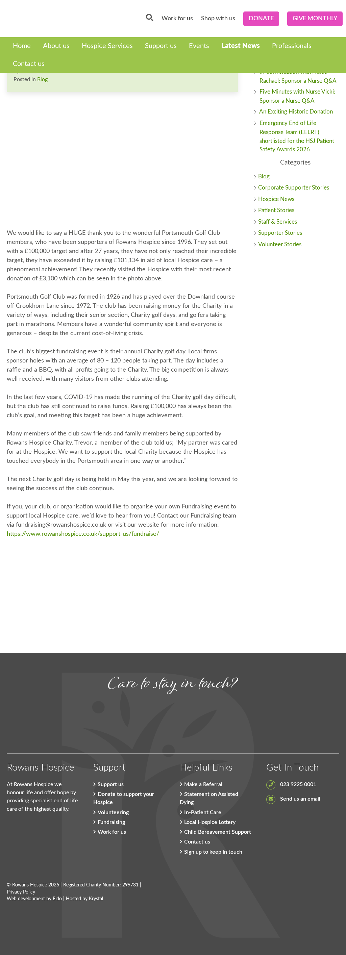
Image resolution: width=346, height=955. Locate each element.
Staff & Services (277, 222)
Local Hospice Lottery (210, 822)
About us (56, 46)
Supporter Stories (280, 233)
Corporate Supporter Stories (293, 188)
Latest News (240, 46)
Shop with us (218, 19)
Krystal (96, 899)
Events (199, 46)
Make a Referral (203, 784)
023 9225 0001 (297, 784)
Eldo (57, 899)
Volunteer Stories (279, 244)
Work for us (177, 19)
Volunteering (113, 812)
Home (22, 46)
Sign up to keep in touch (213, 852)
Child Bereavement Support (217, 832)
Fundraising (111, 822)
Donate (261, 19)
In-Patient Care (202, 812)
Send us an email (299, 799)
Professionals (292, 46)
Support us (161, 46)
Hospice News (276, 199)
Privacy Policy (21, 892)
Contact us (29, 63)
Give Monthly (315, 19)
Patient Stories (276, 210)
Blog (42, 79)
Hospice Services (107, 46)
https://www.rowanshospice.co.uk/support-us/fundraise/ (83, 534)
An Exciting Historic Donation (296, 112)
